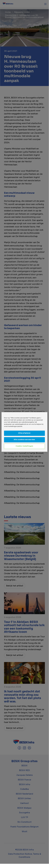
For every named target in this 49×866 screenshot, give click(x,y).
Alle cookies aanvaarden (24, 439)
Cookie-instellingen (24, 446)
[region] (24, 432)
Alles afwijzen (24, 433)
